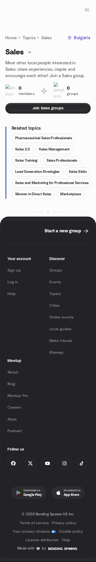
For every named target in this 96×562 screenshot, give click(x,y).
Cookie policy (71, 531)
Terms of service (34, 523)
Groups (55, 270)
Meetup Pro (17, 396)
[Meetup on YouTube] (47, 463)
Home (11, 38)
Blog (11, 384)
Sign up (14, 270)
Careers (14, 407)
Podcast (14, 431)
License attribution (42, 540)
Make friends (60, 341)
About (12, 372)
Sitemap (56, 352)
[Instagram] (64, 463)
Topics (29, 38)
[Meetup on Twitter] (30, 463)
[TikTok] (81, 463)
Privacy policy (64, 523)
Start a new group (63, 231)
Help (11, 294)
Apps (12, 419)
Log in (12, 282)
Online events (61, 317)
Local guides (60, 329)
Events (55, 282)
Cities (54, 306)
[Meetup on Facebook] (13, 463)
